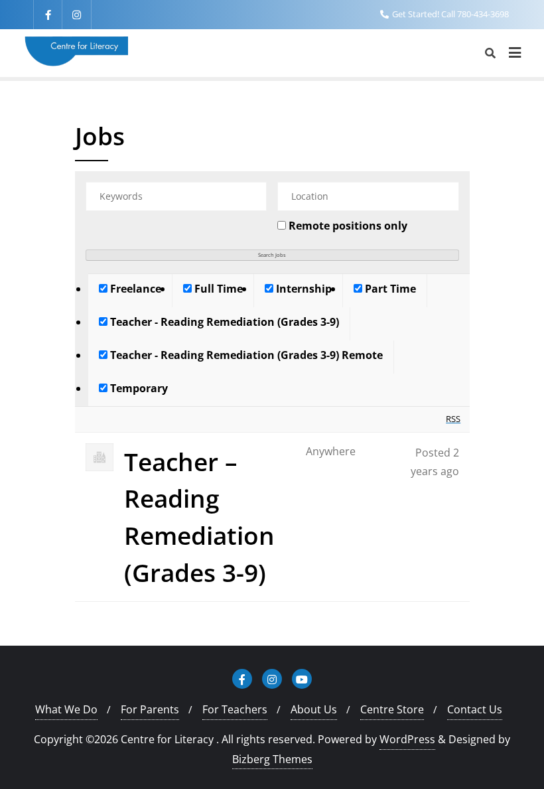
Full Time (217, 288)
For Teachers (234, 709)
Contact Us (474, 709)
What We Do (66, 709)
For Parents (150, 709)
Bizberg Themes (272, 759)
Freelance (134, 288)
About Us (314, 709)
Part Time (389, 288)
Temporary (137, 388)
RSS (453, 419)
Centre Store (392, 709)
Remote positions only (348, 225)
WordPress (407, 739)
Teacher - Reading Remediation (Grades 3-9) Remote (245, 355)
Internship (302, 288)
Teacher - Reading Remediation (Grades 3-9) (223, 322)
